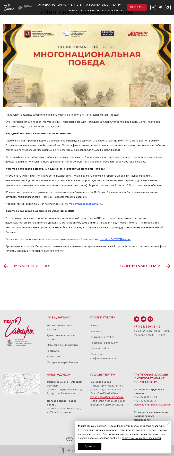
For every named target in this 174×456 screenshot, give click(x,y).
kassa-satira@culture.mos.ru (107, 397)
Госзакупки (53, 350)
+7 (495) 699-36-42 (147, 326)
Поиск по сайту (99, 348)
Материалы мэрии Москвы (63, 362)
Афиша (94, 325)
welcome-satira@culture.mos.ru (152, 404)
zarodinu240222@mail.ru (115, 238)
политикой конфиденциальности (141, 438)
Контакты (96, 331)
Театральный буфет (102, 337)
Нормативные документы (62, 344)
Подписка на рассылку (104, 342)
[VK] (160, 7)
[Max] (168, 7)
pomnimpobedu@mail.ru (87, 203)
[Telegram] (153, 7)
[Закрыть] (168, 423)
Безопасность (55, 356)
